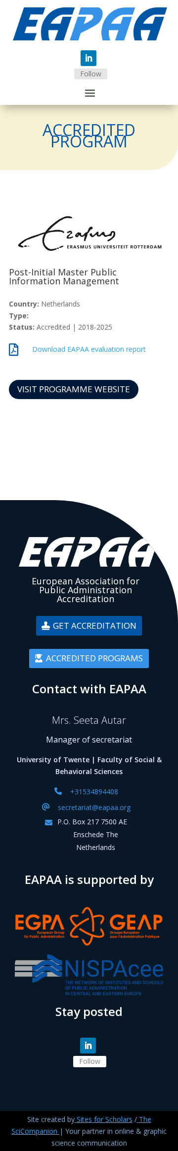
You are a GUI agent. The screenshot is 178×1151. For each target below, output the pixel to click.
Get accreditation (94, 625)
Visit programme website (73, 389)
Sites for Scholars (105, 1119)
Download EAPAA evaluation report (89, 349)
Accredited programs (94, 658)
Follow (90, 73)
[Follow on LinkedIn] (88, 58)
